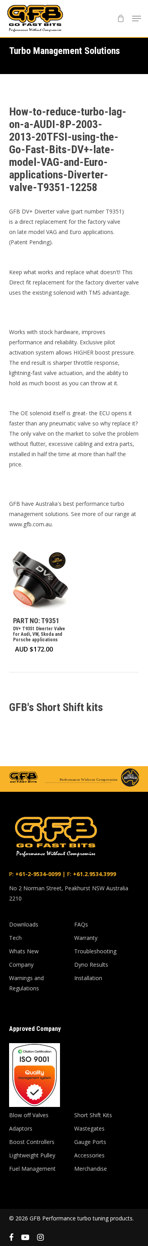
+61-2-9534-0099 (37, 874)
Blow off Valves (29, 1115)
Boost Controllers (31, 1142)
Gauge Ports (90, 1142)
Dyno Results (91, 964)
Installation (88, 978)
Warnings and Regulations (26, 983)
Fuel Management (32, 1168)
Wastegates (89, 1128)
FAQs (81, 924)
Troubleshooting (95, 951)
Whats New (24, 951)
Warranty (85, 937)
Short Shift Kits (93, 1115)
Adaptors (20, 1128)
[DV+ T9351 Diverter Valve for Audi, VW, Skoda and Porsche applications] (40, 579)
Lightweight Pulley (32, 1155)
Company (21, 964)
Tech (15, 937)
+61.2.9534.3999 (93, 874)
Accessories (89, 1155)
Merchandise (90, 1168)
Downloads (23, 924)
